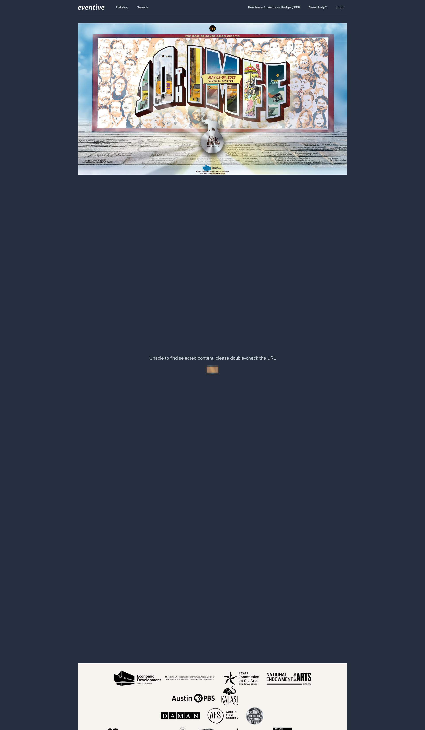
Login (340, 7)
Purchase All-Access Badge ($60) (274, 7)
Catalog (122, 7)
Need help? (318, 7)
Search (142, 7)
